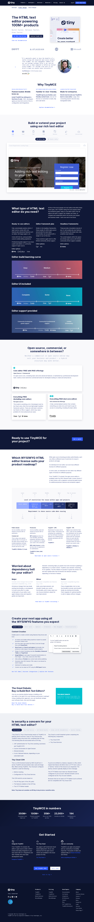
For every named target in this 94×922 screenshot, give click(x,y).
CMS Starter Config (53, 139)
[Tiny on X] (14, 897)
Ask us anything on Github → (69, 857)
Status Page (79, 910)
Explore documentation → (47, 107)
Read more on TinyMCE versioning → (47, 601)
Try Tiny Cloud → (41, 857)
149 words (71, 189)
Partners (78, 898)
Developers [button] (31, 2)
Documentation (66, 892)
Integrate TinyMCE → (17, 859)
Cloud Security (17, 730)
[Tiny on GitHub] (9, 897)
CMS (13, 134)
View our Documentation (19, 40)
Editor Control (28, 627)
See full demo (16, 671)
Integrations (65, 896)
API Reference (65, 898)
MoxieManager (38, 898)
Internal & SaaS (78, 134)
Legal (77, 904)
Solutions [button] (39, 2)
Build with (77, 189)
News (77, 900)
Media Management (58, 627)
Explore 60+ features (46, 671)
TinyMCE (37, 892)
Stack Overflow (75, 852)
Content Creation (17, 627)
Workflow (55, 134)
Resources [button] (47, 2)
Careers (78, 896)
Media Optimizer (39, 896)
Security (78, 906)
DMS (33, 134)
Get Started (65, 894)
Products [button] (23, 2)
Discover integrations (30, 671)
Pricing (55, 2)
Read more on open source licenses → (47, 556)
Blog (63, 902)
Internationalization (70, 627)
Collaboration (47, 627)
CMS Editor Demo (40, 139)
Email (23, 134)
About (77, 892)
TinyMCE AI (38, 894)
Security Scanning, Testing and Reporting (82, 730)
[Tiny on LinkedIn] (12, 897)
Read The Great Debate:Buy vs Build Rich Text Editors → (23, 703)
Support (64, 900)
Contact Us (62, 2)
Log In (72, 2)
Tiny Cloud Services (29, 730)
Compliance (38, 627)
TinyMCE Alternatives (67, 906)
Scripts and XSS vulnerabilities (59, 730)
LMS (66, 134)
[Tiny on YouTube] (16, 897)
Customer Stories (80, 894)
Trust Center (79, 908)
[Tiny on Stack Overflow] (10, 897)
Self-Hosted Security (42, 730)
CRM (44, 134)
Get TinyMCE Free (66, 904)
